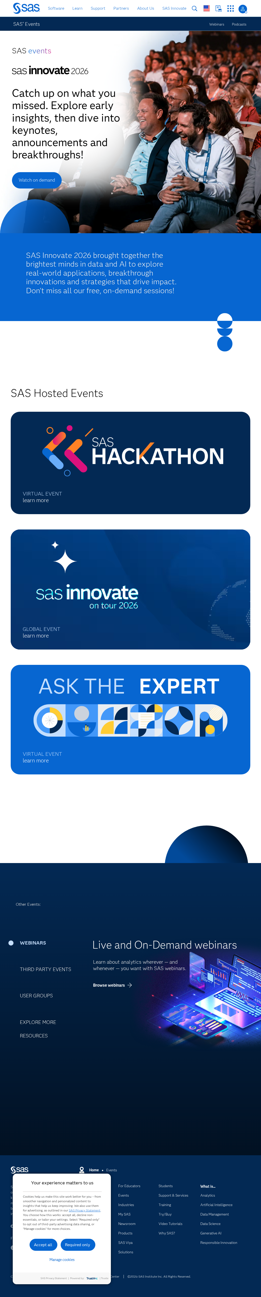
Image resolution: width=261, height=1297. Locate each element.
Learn (77, 8)
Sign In (242, 9)
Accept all (43, 1244)
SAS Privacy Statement (84, 1210)
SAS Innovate (174, 8)
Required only (77, 1244)
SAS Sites (230, 8)
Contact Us (218, 8)
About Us (145, 8)
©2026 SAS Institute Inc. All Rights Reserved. (159, 1276)
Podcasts (239, 24)
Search (194, 8)
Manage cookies (62, 1259)
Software (56, 8)
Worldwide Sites (206, 8)
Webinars (216, 24)
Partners (121, 8)
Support (98, 8)
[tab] (49, 943)
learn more (36, 500)
